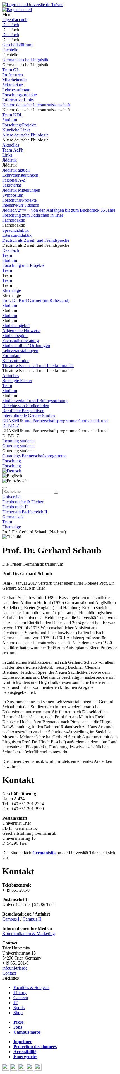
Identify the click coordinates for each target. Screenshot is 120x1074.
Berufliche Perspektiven (23, 410)
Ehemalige (11, 290)
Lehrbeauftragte (16, 89)
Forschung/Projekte (19, 125)
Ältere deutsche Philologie (25, 135)
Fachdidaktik (13, 220)
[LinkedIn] (38, 1069)
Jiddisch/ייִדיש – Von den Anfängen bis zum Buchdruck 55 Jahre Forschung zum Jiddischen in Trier (58, 213)
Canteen (20, 997)
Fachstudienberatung (20, 340)
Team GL (10, 69)
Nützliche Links (16, 130)
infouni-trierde (14, 968)
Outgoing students (18, 445)
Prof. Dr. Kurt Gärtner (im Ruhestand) (35, 300)
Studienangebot (16, 325)
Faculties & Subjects (31, 987)
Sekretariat (11, 185)
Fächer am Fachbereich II (24, 511)
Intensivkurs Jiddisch (20, 205)
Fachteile (10, 49)
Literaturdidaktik (17, 235)
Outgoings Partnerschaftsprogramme (34, 455)
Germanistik (13, 516)
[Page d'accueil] (17, 9)
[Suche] (4, 487)
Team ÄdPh (12, 150)
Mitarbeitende (14, 79)
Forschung (11, 460)
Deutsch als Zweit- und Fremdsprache (35, 240)
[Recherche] (56, 493)
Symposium (12, 195)
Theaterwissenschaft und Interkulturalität (38, 365)
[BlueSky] (14, 1069)
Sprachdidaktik (15, 230)
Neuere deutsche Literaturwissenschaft (36, 104)
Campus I (10, 919)
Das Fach (10, 24)
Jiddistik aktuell (16, 170)
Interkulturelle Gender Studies (28, 415)
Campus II (32, 919)
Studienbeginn (15, 335)
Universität (11, 496)
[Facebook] (6, 1069)
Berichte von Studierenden (25, 405)
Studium (9, 120)
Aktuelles (10, 145)
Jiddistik (9, 160)
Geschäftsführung (17, 44)
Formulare (11, 355)
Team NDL (12, 115)
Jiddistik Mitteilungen (21, 190)
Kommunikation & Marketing (28, 933)
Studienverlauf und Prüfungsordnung (35, 400)
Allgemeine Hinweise (21, 330)
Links (7, 155)
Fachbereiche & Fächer (22, 501)
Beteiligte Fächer (17, 380)
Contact (9, 973)
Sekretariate (12, 84)
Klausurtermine (15, 360)
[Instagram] (31, 1069)
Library (20, 992)
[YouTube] (22, 1069)
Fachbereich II (15, 506)
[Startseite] (32, 4)
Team (7, 255)
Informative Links (18, 99)
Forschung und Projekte (23, 265)
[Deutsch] (11, 470)
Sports (19, 1007)
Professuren (12, 74)
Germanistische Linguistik (25, 59)
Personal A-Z (14, 180)
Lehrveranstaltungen (20, 175)
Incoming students (18, 440)
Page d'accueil (14, 19)
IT (15, 1002)
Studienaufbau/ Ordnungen (26, 345)
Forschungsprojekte (19, 94)
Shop (18, 1012)
